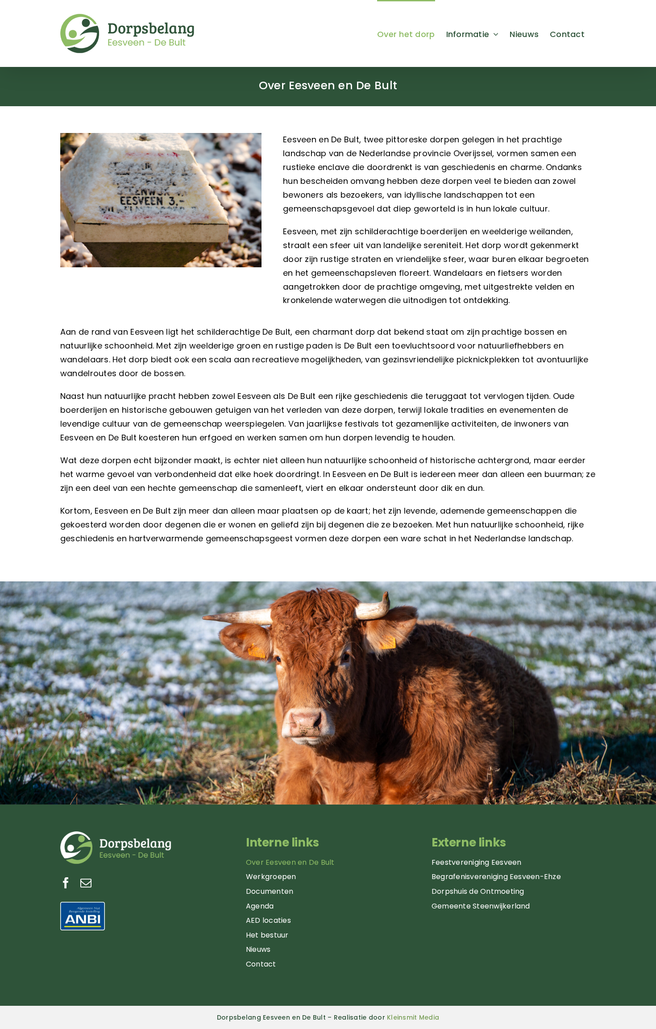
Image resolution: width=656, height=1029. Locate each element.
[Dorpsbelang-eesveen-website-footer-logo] (116, 835)
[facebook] (65, 882)
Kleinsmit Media (413, 1017)
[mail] (85, 882)
